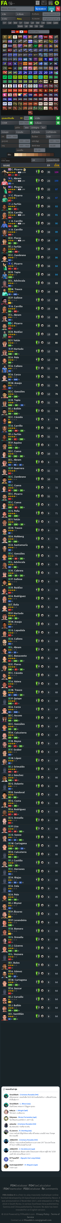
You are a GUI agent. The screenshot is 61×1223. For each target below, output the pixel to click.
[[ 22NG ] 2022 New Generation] (55, 68)
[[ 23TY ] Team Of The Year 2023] (45, 51)
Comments (50, 1188)
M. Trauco (17, 289)
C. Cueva (16, 451)
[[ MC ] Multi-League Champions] (55, 64)
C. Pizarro (17, 169)
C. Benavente (19, 656)
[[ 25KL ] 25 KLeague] (40, 95)
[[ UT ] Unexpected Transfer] (20, 46)
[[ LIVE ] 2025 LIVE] (50, 77)
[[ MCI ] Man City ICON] (30, 86)
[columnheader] (23, 165)
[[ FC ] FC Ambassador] (35, 46)
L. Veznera (17, 954)
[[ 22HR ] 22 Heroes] (45, 68)
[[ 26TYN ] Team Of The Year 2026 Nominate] (20, 51)
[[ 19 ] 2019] (25, 82)
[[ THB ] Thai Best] (50, 86)
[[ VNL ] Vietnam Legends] (40, 91)
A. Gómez (17, 971)
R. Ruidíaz (17, 332)
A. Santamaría (19, 545)
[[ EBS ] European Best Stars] (45, 64)
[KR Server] (21, 31)
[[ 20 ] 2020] (20, 82)
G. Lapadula (18, 630)
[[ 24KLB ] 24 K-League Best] (20, 100)
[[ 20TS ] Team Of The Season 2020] (15, 60)
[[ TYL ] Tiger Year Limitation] (15, 108)
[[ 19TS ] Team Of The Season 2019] (20, 60)
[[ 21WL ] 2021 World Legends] (40, 104)
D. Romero (17, 928)
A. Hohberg (17, 536)
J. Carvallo (17, 997)
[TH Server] (13, 31)
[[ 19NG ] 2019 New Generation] (15, 73)
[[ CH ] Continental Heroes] (9, 42)
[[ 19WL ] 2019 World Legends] (50, 104)
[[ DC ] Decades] (30, 46)
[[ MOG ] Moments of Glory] (9, 68)
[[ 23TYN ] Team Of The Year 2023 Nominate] (50, 51)
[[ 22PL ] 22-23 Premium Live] (15, 77)
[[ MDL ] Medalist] (4, 46)
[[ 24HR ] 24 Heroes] (35, 68)
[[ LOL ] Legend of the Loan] (9, 64)
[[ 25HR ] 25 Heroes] (30, 68)
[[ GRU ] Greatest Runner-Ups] (35, 42)
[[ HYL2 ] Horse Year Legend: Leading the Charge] (55, 108)
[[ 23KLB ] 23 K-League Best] (25, 100)
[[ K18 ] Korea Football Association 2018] (9, 104)
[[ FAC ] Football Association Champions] (35, 37)
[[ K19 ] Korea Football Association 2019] (4, 104)
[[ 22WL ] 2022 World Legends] (35, 104)
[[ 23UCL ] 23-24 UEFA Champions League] (30, 73)
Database (18, 1185)
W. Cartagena (19, 843)
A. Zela (15, 886)
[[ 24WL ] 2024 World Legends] (25, 104)
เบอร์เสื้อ (20, 150)
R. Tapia (16, 272)
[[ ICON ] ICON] (15, 37)
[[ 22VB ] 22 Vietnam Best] (30, 91)
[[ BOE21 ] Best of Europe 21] (25, 64)
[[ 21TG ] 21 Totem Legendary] (20, 104)
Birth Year (36, 145)
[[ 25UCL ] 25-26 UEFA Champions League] (20, 73)
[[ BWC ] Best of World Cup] (4, 51)
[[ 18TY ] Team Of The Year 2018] (35, 55)
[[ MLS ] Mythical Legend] (20, 108)
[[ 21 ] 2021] (15, 82)
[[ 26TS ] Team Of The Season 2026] (40, 55)
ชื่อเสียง (35, 136)
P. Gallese (17, 297)
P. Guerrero (18, 468)
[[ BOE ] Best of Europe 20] (30, 64)
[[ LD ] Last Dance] (15, 46)
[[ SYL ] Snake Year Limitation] (55, 104)
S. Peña (15, 511)
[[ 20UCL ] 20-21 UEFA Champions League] (45, 73)
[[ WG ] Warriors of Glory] (30, 37)
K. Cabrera (17, 570)
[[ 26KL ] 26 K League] (35, 95)
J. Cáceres (17, 945)
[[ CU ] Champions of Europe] (55, 42)
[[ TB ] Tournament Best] (30, 60)
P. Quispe (16, 698)
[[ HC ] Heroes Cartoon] (4, 95)
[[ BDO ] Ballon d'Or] (45, 42)
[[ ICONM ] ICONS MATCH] (50, 82)
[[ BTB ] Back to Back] (35, 64)
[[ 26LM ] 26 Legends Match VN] (4, 91)
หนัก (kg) (35, 141)
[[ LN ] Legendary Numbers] (4, 64)
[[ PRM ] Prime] (50, 91)
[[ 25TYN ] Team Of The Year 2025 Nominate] (30, 51)
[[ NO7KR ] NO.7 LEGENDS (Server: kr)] (25, 42)
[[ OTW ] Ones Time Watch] (20, 64)
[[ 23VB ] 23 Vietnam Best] (25, 91)
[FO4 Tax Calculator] (51, 3)
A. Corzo (16, 374)
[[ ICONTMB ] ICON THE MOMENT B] (9, 37)
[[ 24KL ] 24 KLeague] (45, 95)
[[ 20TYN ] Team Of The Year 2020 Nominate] (25, 55)
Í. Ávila (15, 604)
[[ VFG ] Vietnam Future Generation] (35, 91)
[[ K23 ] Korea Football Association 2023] (45, 100)
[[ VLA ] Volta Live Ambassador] (40, 86)
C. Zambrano (18, 255)
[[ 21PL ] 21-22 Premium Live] (20, 77)
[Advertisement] (30, 1054)
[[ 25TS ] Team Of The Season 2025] (45, 55)
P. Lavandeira (19, 920)
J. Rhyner (16, 903)
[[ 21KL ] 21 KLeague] (4, 100)
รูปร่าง (17, 127)
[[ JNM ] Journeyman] (25, 46)
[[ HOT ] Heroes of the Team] (50, 60)
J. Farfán (16, 204)
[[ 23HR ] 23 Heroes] (40, 68)
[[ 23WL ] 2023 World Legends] (30, 104)
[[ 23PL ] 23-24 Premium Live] (9, 77)
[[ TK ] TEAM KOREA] (9, 95)
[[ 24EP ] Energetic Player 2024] (50, 42)
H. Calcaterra (19, 732)
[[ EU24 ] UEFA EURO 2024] (9, 46)
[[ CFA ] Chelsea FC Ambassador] (15, 86)
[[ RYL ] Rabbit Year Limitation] (9, 108)
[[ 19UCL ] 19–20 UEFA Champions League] (50, 73)
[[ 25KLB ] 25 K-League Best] (15, 100)
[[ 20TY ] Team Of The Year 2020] (20, 55)
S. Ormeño (17, 818)
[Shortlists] (42, 171)
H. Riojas (16, 877)
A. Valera (16, 681)
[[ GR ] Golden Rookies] (40, 60)
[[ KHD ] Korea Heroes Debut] (15, 95)
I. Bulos (15, 962)
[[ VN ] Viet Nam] (45, 91)
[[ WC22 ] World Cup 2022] (9, 51)
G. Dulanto (17, 783)
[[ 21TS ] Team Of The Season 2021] (9, 60)
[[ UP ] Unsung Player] (50, 64)
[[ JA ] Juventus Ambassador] (4, 86)
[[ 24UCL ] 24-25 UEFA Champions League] (25, 73)
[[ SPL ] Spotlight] (55, 60)
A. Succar (16, 988)
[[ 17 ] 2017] (35, 82)
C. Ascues (17, 715)
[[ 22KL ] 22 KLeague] (55, 95)
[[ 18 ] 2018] (30, 82)
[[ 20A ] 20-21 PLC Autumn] (25, 77)
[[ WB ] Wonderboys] (30, 42)
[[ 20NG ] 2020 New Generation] (9, 73)
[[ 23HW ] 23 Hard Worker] (40, 46)
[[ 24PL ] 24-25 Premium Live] (4, 77)
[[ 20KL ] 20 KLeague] (9, 100)
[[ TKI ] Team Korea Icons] (20, 95)
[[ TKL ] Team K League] (25, 95)
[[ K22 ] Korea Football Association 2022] (50, 100)
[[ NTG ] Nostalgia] (55, 82)
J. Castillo (17, 860)
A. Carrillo (17, 212)
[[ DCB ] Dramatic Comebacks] (4, 42)
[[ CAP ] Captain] (40, 64)
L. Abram (16, 178)
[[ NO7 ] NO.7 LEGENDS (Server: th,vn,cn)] (20, 42)
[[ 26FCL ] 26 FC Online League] (40, 108)
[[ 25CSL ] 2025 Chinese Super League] (30, 108)
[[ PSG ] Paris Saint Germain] (25, 86)
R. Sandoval (18, 792)
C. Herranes (18, 869)
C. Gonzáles (18, 391)
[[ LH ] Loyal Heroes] (15, 68)
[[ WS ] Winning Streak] (55, 37)
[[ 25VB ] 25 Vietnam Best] (15, 91)
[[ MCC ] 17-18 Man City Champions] (35, 86)
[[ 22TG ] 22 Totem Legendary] (15, 104)
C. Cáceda (17, 417)
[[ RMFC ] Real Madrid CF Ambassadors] (9, 86)
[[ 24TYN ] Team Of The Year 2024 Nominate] (40, 51)
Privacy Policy (42, 1214)
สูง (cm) (5, 141)
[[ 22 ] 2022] (9, 82)
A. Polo (15, 357)
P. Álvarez (17, 911)
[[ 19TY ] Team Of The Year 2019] (30, 55)
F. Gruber (16, 749)
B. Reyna (16, 741)
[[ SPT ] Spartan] (20, 37)
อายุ (3, 145)
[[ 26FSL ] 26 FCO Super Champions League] (45, 37)
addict (4, 5)
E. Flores (16, 238)
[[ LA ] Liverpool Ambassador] (20, 86)
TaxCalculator (40, 1185)
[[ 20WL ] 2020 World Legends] (45, 104)
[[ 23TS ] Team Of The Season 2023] (55, 55)
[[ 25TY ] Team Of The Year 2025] (25, 51)
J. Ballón (16, 408)
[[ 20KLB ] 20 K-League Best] (40, 100)
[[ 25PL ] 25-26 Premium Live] (55, 73)
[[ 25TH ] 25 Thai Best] (45, 86)
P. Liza (15, 826)
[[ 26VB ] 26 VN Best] (9, 91)
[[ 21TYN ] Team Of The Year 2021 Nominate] (15, 55)
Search (42, 8)
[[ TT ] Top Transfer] (35, 60)
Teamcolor (13, 1188)
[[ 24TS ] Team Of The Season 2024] (50, 55)
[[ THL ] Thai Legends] (55, 86)
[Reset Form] (58, 8)
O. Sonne (16, 835)
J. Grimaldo (18, 766)
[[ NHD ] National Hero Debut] (25, 60)
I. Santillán (17, 1014)
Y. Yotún (16, 340)
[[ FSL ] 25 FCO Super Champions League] (50, 37)
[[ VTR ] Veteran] (4, 68)
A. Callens (17, 366)
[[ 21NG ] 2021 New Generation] (4, 73)
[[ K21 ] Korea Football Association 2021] (55, 100)
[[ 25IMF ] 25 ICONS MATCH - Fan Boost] (45, 82)
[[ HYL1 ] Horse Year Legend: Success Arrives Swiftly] (50, 108)
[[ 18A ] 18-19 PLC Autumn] (45, 77)
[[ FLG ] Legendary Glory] (35, 108)
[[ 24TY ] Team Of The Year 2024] (35, 51)
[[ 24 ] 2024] (55, 77)
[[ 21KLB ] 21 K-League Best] (35, 100)
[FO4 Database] (57, 2)
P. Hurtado (17, 349)
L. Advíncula (18, 280)
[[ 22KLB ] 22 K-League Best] (30, 100)
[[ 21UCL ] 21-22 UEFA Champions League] (40, 73)
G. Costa (16, 801)
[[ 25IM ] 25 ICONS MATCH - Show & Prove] (40, 82)
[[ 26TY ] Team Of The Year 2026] (15, 51)
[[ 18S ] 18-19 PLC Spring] (40, 77)
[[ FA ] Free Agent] (15, 64)
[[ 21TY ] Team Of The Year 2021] (9, 55)
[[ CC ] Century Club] (45, 46)
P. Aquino (16, 442)
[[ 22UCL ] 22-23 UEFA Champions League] (35, 73)
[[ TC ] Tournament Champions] (45, 60)
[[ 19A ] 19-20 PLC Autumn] (35, 77)
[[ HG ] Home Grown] (50, 46)
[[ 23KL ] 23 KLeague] (50, 95)
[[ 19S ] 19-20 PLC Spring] (30, 77)
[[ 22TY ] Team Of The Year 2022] (55, 51)
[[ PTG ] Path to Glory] (25, 37)
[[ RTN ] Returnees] (55, 46)
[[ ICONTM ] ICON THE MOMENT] (4, 37)
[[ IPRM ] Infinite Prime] (55, 91)
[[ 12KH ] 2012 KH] (30, 95)
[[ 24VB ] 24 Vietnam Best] (20, 91)
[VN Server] (17, 31)
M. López (16, 758)
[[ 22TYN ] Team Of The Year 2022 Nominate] (4, 55)
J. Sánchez (17, 775)
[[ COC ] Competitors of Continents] (20, 68)
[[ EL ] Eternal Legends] (45, 108)
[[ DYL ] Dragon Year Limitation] (4, 108)
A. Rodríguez (18, 596)
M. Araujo (16, 383)
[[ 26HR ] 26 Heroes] (25, 68)
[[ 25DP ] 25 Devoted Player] (40, 37)
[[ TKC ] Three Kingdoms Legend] (25, 108)
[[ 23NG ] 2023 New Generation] (50, 68)
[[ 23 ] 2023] (4, 82)
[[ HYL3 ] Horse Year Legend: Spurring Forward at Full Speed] (30, 113)
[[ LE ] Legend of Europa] (15, 42)
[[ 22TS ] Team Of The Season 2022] (4, 60)
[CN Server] (25, 31)
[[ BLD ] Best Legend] (40, 42)
